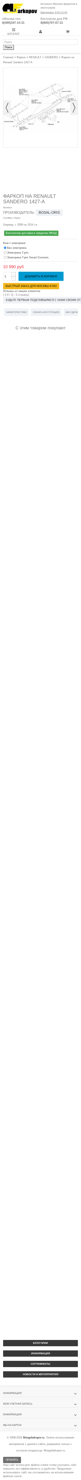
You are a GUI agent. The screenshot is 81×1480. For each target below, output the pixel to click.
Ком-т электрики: (15, 243)
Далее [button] (74, 107)
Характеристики (16, 312)
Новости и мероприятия (40, 1374)
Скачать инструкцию (46, 312)
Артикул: (7, 207)
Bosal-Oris (49, 213)
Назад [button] (7, 107)
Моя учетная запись (17, 1403)
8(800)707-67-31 (51, 22)
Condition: (8, 218)
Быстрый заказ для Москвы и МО (31, 286)
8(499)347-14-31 (13, 22)
